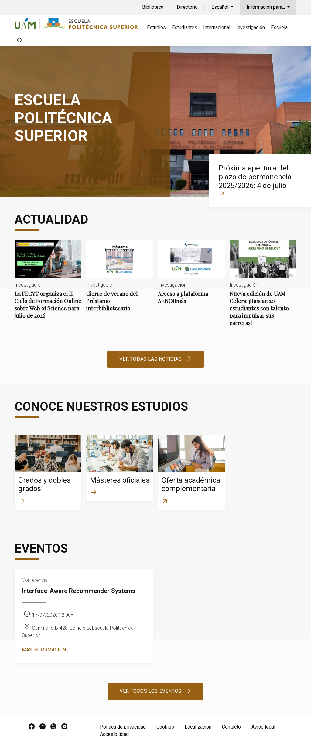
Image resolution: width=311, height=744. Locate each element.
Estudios (156, 27)
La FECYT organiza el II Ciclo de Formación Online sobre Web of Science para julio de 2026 (48, 284)
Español (220, 7)
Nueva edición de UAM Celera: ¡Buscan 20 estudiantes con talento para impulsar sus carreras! (263, 288)
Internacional (216, 27)
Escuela (279, 27)
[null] (20, 41)
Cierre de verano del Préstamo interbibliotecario (119, 281)
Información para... (266, 7)
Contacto (231, 727)
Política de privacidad (123, 727)
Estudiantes (184, 27)
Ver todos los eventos (151, 691)
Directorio (187, 7)
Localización (198, 727)
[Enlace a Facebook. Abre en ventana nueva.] (31, 727)
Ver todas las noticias (150, 359)
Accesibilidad (114, 734)
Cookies (165, 727)
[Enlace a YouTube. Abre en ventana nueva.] (64, 727)
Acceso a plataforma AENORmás (191, 277)
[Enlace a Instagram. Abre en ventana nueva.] (42, 727)
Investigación (250, 27)
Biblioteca (152, 7)
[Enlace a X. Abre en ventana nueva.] (53, 727)
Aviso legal (263, 727)
